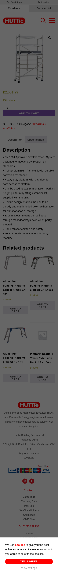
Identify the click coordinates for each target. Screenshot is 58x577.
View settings (29, 568)
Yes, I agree (29, 561)
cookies (20, 544)
